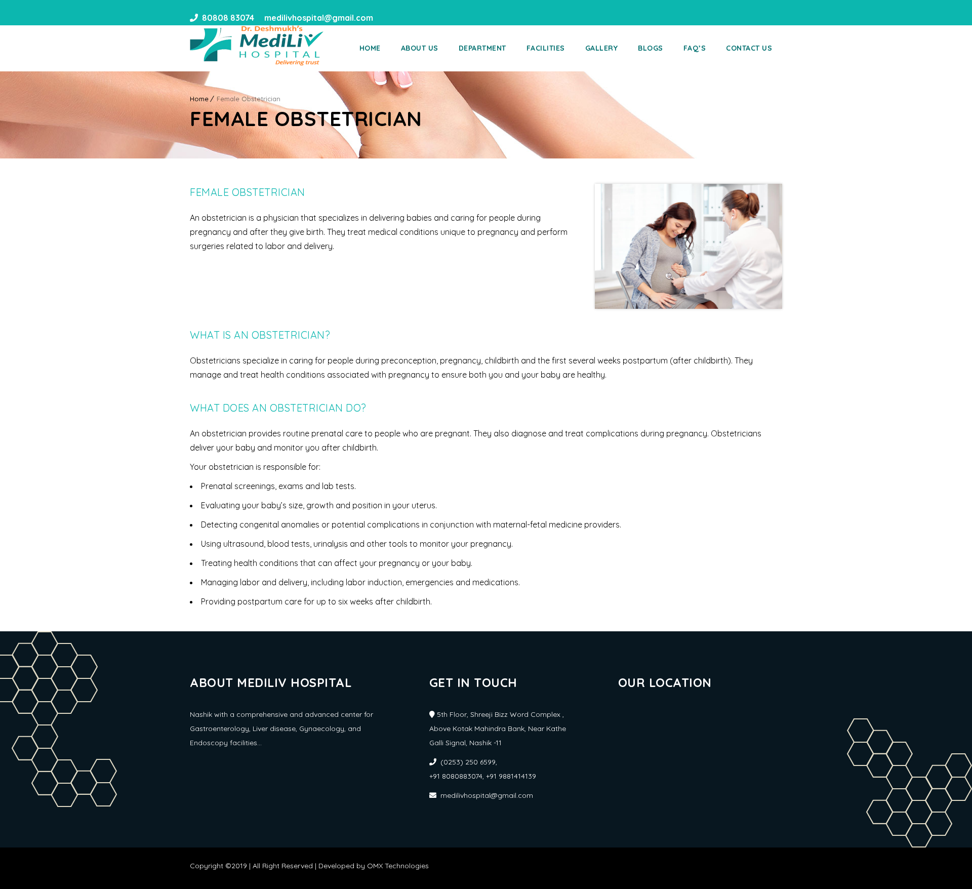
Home (370, 48)
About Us (419, 48)
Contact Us (749, 48)
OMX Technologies (398, 865)
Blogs (650, 48)
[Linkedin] (402, 17)
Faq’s (694, 48)
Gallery (601, 48)
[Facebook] (384, 17)
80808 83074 (228, 18)
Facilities (545, 48)
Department (482, 48)
